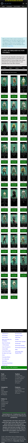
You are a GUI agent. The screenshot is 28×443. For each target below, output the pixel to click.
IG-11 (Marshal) (5, 359)
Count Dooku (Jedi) (6, 351)
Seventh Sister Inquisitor (20, 341)
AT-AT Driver (5, 335)
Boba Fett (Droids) (6, 343)
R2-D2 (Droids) (18, 333)
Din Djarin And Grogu (6, 353)
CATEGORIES (9, 6)
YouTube (3, 409)
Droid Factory (18, 381)
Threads (3, 406)
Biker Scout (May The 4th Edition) (6, 340)
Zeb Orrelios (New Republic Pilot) (19, 352)
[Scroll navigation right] (25, 6)
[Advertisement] (14, 22)
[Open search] (23, 3)
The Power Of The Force (4, 94)
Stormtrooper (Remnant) (20, 347)
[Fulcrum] (26, 1)
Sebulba (17, 339)
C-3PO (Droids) (5, 344)
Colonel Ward (5, 349)
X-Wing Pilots (4, 393)
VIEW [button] (23, 68)
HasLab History (18, 390)
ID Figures (3, 377)
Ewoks (2, 390)
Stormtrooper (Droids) (20, 345)
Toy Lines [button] (4, 68)
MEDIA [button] (10, 68)
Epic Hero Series (18, 380)
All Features (17, 393)
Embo (3, 355)
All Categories (4, 394)
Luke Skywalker (4, 391)
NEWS (3, 6)
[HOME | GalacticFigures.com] (6, 3)
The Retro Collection (19, 378)
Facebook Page (4, 403)
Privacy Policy (10, 46)
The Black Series (18, 375)
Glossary (3, 380)
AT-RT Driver (5, 337)
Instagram (3, 404)
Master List (3, 375)
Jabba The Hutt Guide (20, 391)
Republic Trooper (19, 335)
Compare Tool (4, 378)
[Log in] (26, 3)
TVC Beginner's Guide (20, 388)
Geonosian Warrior (6, 357)
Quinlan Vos (4, 365)
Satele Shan (17, 337)
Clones (2, 388)
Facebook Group (4, 401)
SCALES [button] (17, 68)
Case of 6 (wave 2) (6, 347)
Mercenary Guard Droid (7, 363)
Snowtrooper (18, 343)
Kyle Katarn (4, 361)
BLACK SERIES (17, 6)
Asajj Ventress (5, 333)
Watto (16, 349)
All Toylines (17, 382)
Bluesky (2, 400)
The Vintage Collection (20, 377)
